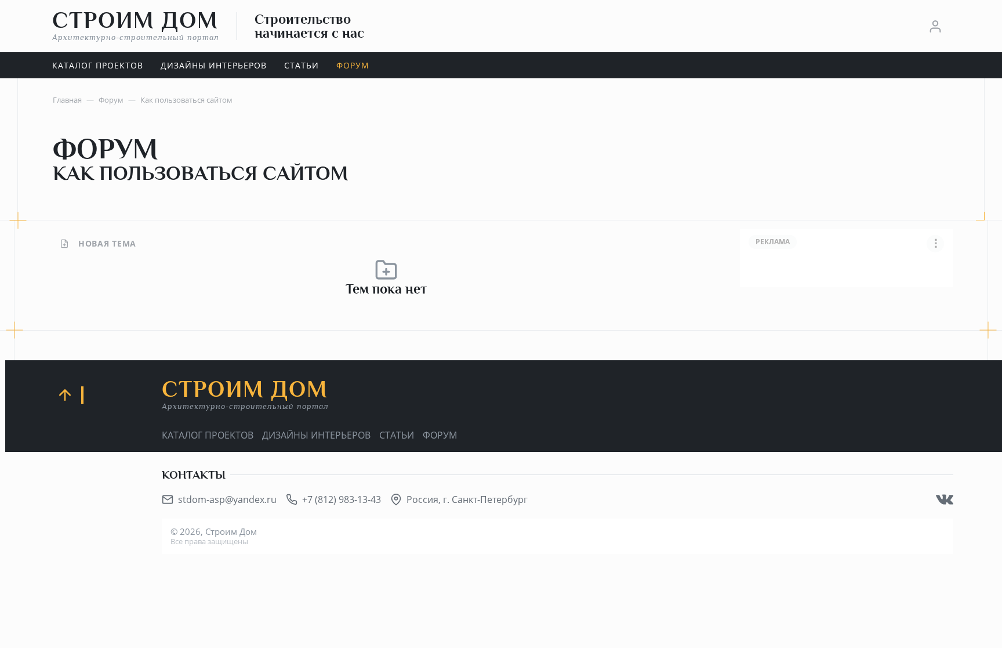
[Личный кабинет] (935, 26)
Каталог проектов (207, 435)
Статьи (396, 435)
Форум (440, 435)
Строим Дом (135, 25)
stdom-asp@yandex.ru (227, 499)
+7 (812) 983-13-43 (341, 499)
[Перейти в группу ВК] (944, 499)
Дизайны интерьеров (316, 435)
